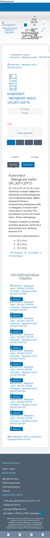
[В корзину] (11, 142)
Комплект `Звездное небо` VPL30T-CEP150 (24, 406)
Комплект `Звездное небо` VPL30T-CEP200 (24, 390)
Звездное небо (20, 436)
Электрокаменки (11, 486)
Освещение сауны (20, 54)
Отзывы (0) (28, 165)
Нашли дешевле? (25, 133)
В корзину (15, 299)
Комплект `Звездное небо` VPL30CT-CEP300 (24, 292)
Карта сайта (9, 468)
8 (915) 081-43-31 (20, 4)
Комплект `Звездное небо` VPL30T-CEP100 (24, 422)
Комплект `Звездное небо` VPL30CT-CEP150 (24, 325)
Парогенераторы (11, 482)
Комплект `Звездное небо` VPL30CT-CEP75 (24, 357)
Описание (13, 165)
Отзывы (25, 113)
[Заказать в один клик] (20, 142)
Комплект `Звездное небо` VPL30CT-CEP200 (24, 308)
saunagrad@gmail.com (14, 509)
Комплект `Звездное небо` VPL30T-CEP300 (24, 373)
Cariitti (27, 439)
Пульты (6, 490)
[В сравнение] (38, 142)
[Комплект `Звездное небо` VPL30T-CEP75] (25, 66)
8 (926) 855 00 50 (34, 20)
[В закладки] (29, 142)
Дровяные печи (11, 478)
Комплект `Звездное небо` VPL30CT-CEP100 (24, 341)
